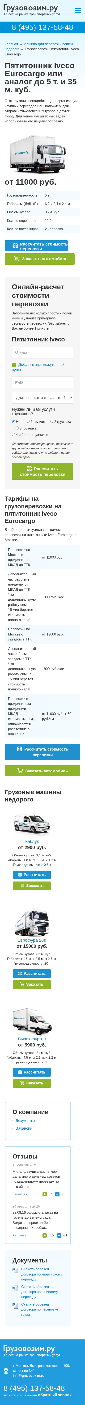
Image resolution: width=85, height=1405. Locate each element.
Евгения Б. (21, 1194)
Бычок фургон (32, 1039)
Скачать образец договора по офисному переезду (39, 1292)
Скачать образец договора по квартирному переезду (41, 1274)
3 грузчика (27, 428)
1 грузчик (38, 422)
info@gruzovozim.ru (28, 1376)
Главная (11, 44)
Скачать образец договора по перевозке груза (39, 1309)
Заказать (34, 885)
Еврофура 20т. (31, 940)
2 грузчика (62, 422)
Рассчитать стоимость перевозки (42, 471)
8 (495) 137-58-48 (42, 27)
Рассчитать (34, 875)
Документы (25, 1121)
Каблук (32, 841)
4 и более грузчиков (31, 435)
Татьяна (19, 1235)
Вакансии (24, 1128)
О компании (31, 1111)
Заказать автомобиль (45, 258)
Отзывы (25, 1156)
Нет (18, 422)
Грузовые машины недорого (33, 795)
